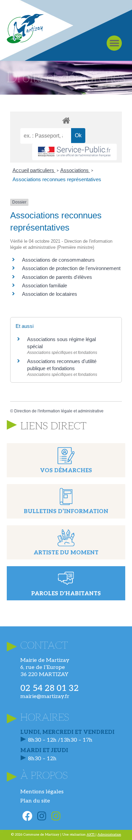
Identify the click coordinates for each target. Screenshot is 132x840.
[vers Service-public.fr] (74, 152)
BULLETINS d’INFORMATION (66, 511)
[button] (114, 43)
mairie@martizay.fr (44, 696)
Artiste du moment (66, 553)
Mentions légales (42, 792)
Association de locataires (49, 294)
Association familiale (44, 285)
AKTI (91, 835)
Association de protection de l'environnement (71, 268)
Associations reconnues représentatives (57, 179)
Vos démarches (66, 470)
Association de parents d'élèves (57, 277)
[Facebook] (27, 816)
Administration (109, 835)
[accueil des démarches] (66, 120)
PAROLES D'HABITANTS (66, 594)
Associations (75, 170)
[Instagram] (42, 816)
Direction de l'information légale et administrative (59, 411)
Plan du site (35, 801)
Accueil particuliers (34, 170)
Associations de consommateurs (58, 260)
